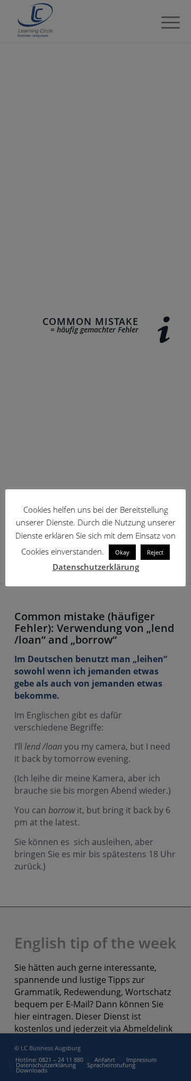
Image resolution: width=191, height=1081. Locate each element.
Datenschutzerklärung (96, 566)
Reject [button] (155, 552)
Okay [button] (122, 552)
